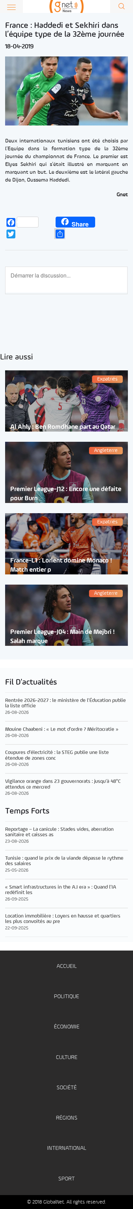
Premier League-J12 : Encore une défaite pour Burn (65, 494)
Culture (66, 1057)
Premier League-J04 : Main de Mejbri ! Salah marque (62, 636)
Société (67, 1088)
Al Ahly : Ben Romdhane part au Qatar (62, 427)
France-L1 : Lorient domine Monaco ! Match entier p (61, 565)
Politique (66, 997)
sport (66, 1179)
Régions (66, 1118)
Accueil (67, 966)
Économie (66, 1027)
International (66, 1148)
